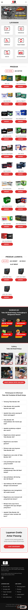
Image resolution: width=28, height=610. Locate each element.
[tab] (9, 71)
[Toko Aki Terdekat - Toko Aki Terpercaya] (14, 2)
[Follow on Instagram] (26, 2)
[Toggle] (2, 401)
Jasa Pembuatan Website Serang (14, 606)
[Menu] (2, 2)
